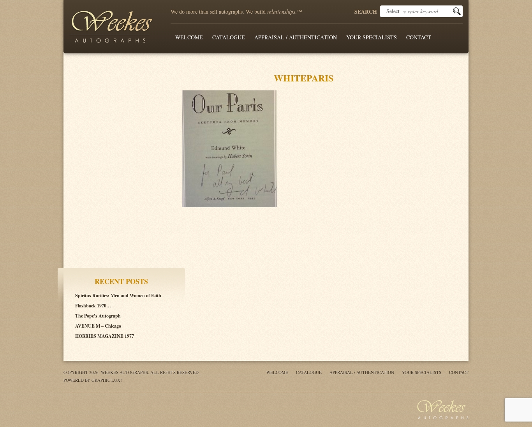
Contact (418, 37)
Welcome (189, 37)
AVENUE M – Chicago (98, 326)
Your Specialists (371, 37)
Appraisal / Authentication (295, 37)
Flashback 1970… (93, 305)
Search (365, 11)
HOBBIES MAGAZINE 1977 (104, 336)
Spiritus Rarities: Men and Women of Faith (118, 295)
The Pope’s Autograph (98, 315)
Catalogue (228, 37)
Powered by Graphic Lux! (92, 380)
